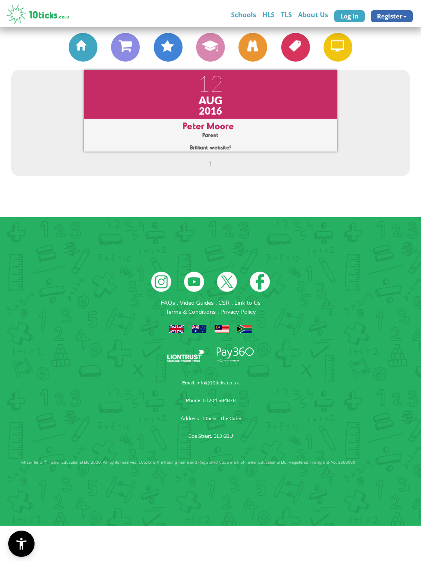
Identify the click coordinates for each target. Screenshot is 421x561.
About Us (313, 14)
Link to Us (247, 303)
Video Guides (197, 303)
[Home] (83, 47)
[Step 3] (168, 47)
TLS (286, 14)
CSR (224, 303)
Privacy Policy (238, 312)
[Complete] (210, 47)
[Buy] (125, 47)
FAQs (169, 303)
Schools (243, 14)
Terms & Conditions (191, 312)
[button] (21, 544)
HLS (268, 14)
